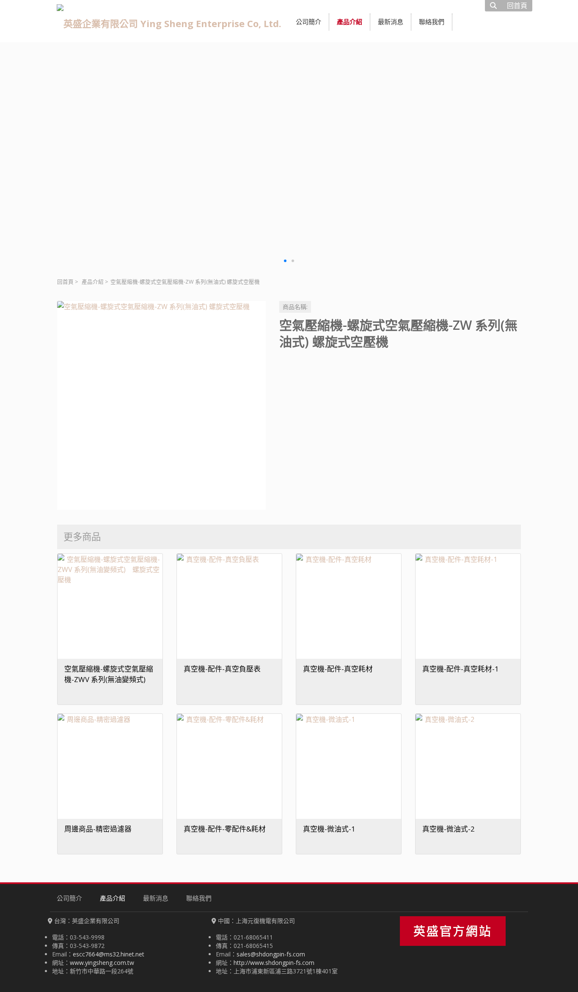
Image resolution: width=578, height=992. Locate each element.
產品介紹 (93, 281)
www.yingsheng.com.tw (102, 963)
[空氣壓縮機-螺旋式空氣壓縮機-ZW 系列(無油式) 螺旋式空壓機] (161, 405)
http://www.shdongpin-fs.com (274, 963)
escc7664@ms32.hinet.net (108, 954)
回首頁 (65, 281)
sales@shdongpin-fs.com (271, 954)
